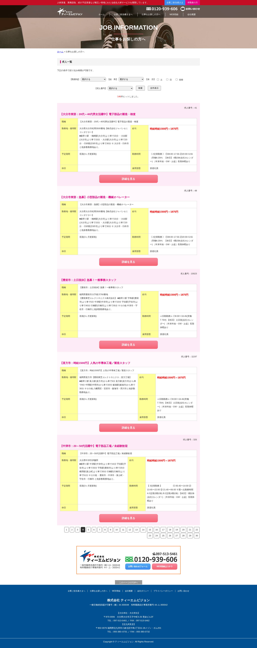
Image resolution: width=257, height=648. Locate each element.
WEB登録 (116, 591)
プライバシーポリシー (163, 591)
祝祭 (181, 80)
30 (197, 535)
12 (130, 529)
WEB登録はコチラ (165, 566)
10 (116, 529)
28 (183, 535)
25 (163, 535)
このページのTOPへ (128, 582)
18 (170, 529)
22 (197, 529)
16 (156, 529)
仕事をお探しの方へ (98, 591)
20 (183, 529)
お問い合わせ (183, 591)
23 (150, 535)
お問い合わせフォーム (138, 566)
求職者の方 (192, 2)
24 (156, 535)
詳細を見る (128, 178)
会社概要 (129, 591)
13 (136, 529)
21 (190, 529)
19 (176, 529)
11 (123, 529)
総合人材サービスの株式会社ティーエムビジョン (69, 11)
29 (190, 535)
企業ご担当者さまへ (76, 591)
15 (150, 529)
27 (176, 535)
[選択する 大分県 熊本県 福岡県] (93, 79)
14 (143, 529)
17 (163, 529)
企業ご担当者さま (175, 2)
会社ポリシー (143, 591)
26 (170, 535)
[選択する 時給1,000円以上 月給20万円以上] (131, 79)
